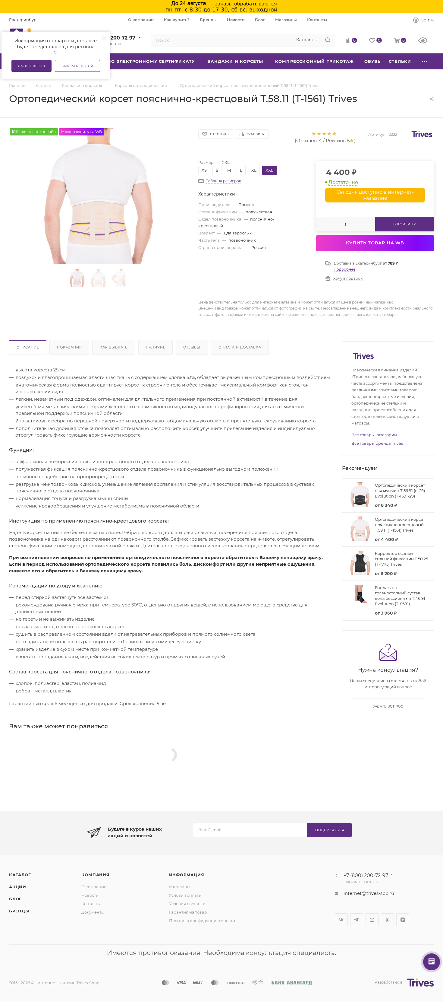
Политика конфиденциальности (202, 920)
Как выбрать (114, 347)
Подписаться (329, 830)
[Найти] (327, 40)
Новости (90, 895)
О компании (94, 886)
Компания (95, 874)
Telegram (356, 919)
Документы (92, 912)
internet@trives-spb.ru (369, 893)
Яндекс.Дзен (402, 919)
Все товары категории (374, 434)
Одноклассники (387, 919)
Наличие (155, 347)
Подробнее (344, 269)
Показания (69, 347)
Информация (186, 874)
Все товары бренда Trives (377, 443)
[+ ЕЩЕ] (424, 61)
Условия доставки (187, 903)
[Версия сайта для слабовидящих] (426, 41)
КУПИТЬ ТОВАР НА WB (375, 243)
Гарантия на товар (188, 912)
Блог (15, 898)
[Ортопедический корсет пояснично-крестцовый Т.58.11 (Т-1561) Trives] (98, 196)
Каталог (20, 874)
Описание (28, 347)
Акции (17, 886)
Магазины (179, 886)
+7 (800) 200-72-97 (111, 38)
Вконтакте (341, 919)
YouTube (372, 919)
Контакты (91, 903)
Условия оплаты (185, 895)
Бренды (19, 910)
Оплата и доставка (239, 347)
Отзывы (191, 347)
